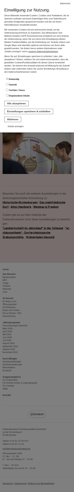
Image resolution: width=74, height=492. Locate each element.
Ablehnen (12, 119)
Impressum (65, 3)
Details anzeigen (16, 126)
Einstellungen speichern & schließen (28, 111)
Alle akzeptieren (16, 103)
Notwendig (13, 79)
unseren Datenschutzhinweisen (43, 51)
